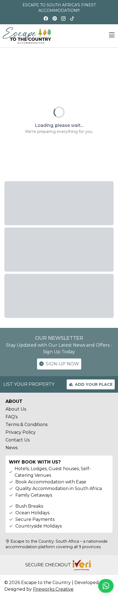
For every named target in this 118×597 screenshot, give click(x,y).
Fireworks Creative (53, 589)
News (11, 447)
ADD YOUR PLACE (94, 384)
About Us (15, 409)
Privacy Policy (20, 432)
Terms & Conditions (26, 424)
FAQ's (11, 416)
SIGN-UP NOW (62, 363)
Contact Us (17, 440)
